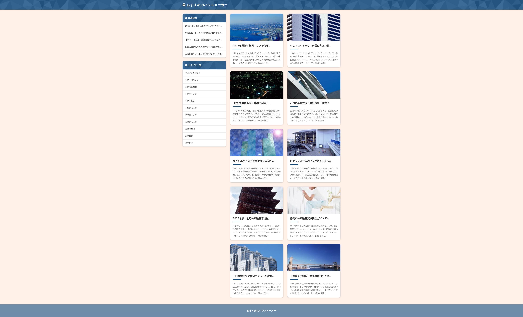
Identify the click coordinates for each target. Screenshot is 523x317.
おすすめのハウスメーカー (261, 310)
